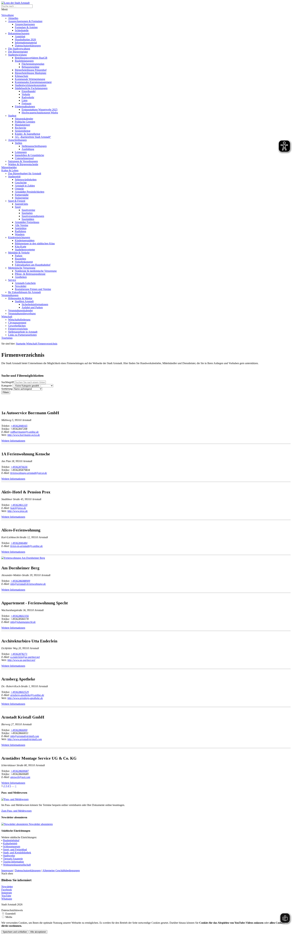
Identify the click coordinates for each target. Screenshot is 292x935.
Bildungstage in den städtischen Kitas (35, 243)
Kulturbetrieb (10, 843)
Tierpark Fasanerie (13, 858)
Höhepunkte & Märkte (20, 298)
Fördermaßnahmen (25, 106)
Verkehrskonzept (24, 261)
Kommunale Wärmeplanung (30, 79)
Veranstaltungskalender (20, 310)
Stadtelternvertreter (25, 249)
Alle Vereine (21, 225)
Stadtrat (12, 115)
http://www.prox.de (17, 511)
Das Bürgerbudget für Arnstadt (24, 173)
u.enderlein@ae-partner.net (25, 657)
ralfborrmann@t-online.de (24, 431)
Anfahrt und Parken (32, 307)
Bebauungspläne (30, 66)
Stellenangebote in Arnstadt (22, 331)
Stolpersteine (22, 197)
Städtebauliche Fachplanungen (31, 88)
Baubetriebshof (11, 840)
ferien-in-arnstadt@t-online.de (26, 546)
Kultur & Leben (9, 170)
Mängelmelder (9, 167)
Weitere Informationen (13, 440)
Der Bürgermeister (18, 51)
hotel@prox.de (18, 508)
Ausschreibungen (17, 140)
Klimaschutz (21, 76)
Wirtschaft (6, 316)
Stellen (18, 143)
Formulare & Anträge (26, 27)
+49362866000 (19, 730)
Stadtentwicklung (17, 54)
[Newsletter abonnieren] (15, 824)
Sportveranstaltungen (33, 216)
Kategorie (6, 385)
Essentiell (10, 913)
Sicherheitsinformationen (35, 304)
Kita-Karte (20, 246)
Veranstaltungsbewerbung (22, 313)
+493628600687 (20, 771)
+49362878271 (19, 654)
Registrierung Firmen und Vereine (33, 289)
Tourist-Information (13, 861)
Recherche (20, 127)
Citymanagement (17, 322)
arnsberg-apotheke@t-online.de (27, 695)
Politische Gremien (25, 121)
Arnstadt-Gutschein (25, 283)
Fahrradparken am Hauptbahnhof (32, 264)
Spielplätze (21, 228)
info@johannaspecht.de (23, 622)
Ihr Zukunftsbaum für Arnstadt (24, 292)
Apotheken (21, 277)
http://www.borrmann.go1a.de (23, 435)
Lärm (24, 100)
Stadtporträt (14, 176)
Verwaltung (7, 15)
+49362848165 (19, 425)
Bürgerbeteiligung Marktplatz (30, 73)
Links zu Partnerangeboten (22, 334)
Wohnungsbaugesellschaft (17, 864)
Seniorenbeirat (22, 130)
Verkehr (26, 94)
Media (8, 917)
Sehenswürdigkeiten (25, 179)
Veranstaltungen (9, 295)
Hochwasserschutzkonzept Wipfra (40, 112)
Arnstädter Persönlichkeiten (29, 191)
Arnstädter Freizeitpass (27, 222)
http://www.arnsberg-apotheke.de (25, 698)
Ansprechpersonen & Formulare (25, 21)
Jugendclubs (21, 203)
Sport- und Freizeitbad (15, 849)
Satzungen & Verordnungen (23, 161)
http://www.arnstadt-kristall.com (24, 739)
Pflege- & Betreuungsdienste (30, 273)
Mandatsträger (22, 124)
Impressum (7, 870)
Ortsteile (19, 188)
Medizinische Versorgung (21, 267)
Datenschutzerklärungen (28, 45)
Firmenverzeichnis (18, 328)
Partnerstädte (22, 194)
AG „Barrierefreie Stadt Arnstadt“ (33, 136)
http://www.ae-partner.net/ (21, 660)
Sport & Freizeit (16, 200)
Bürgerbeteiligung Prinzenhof (30, 70)
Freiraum (26, 103)
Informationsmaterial (26, 42)
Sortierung (7, 388)
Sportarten (27, 213)
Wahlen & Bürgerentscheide (23, 164)
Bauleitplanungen (24, 60)
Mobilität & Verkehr (19, 252)
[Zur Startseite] (15, 2)
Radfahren (20, 231)
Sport (18, 207)
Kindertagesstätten (24, 240)
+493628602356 (20, 615)
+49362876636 (19, 466)
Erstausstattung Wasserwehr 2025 (39, 109)
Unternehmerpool (24, 158)
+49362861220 (19, 505)
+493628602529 (20, 692)
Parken (18, 255)
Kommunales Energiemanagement (33, 82)
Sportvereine (28, 210)
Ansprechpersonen (25, 24)
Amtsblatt (20, 36)
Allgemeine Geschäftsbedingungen (61, 870)
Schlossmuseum (11, 846)
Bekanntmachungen (18, 33)
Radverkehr (28, 97)
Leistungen (21, 152)
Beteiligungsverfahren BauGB (31, 57)
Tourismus (7, 337)
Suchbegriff (7, 382)
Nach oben (7, 873)
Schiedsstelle (22, 30)
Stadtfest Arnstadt (24, 301)
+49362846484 (19, 543)
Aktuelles (13, 18)
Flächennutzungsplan (33, 63)
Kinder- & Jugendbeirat (27, 133)
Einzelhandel (28, 91)
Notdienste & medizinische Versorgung (36, 270)
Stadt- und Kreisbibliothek (17, 852)
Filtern (6, 392)
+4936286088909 (20, 580)
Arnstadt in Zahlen (25, 185)
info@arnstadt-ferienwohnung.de (28, 584)
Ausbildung (28, 149)
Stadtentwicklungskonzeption (30, 85)
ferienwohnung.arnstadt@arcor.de (28, 473)
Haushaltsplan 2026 (25, 39)
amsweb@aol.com (20, 777)
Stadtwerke (9, 855)
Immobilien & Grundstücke (29, 155)
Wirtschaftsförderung (19, 319)
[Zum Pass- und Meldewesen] (15, 799)
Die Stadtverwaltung (19, 48)
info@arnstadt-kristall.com (24, 736)
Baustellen (20, 258)
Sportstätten (28, 219)
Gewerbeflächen (17, 325)
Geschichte (21, 182)
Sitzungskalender (24, 118)
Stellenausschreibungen (34, 146)
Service (12, 280)
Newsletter (20, 286)
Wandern (20, 234)
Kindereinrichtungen (19, 237)
